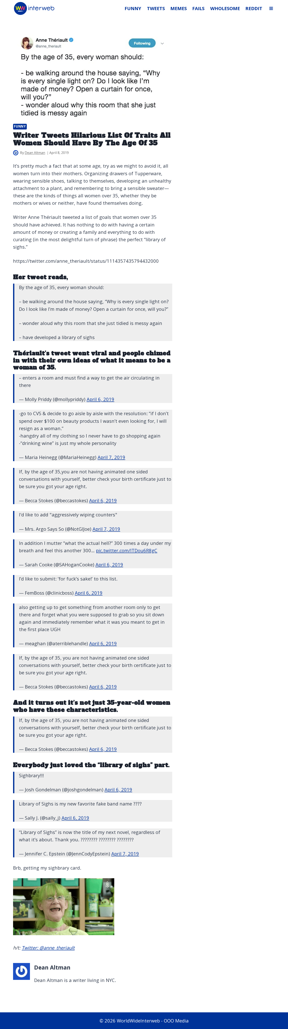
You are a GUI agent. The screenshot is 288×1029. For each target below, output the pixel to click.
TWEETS (156, 8)
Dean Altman (35, 152)
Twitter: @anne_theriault (48, 947)
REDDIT (253, 8)
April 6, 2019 (100, 399)
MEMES (178, 8)
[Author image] (15, 152)
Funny (20, 126)
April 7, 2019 (111, 457)
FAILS (198, 8)
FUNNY (133, 8)
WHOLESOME (225, 8)
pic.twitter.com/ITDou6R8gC (126, 550)
